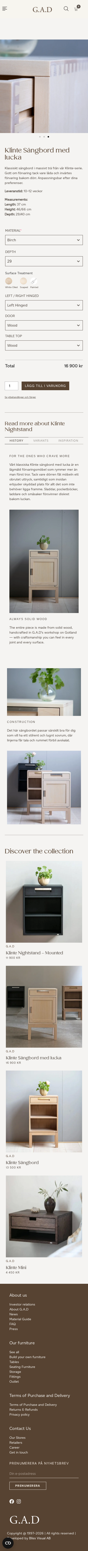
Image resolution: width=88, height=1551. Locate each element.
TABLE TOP (13, 336)
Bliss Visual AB (40, 1538)
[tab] (16, 440)
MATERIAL (20, 230)
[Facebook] (12, 1502)
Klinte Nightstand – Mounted (34, 953)
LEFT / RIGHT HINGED (22, 296)
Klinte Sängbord (22, 1163)
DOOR (10, 316)
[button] (40, 136)
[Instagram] (19, 1502)
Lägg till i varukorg (45, 386)
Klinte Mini (16, 1268)
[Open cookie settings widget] (8, 1543)
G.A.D (10, 946)
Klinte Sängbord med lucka (33, 1058)
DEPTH (10, 252)
